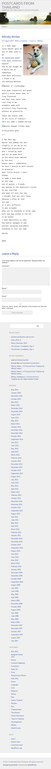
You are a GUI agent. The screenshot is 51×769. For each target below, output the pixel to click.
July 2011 (14, 517)
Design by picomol (10, 765)
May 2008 (14, 619)
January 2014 (16, 427)
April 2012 (14, 489)
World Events (16, 728)
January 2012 (16, 498)
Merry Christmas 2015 (19, 343)
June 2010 (15, 557)
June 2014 (15, 418)
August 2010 (15, 551)
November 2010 (16, 542)
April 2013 (14, 452)
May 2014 (14, 421)
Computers (15, 666)
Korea (13, 682)
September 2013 (17, 439)
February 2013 (16, 458)
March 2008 (15, 622)
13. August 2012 (7, 41)
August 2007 (15, 638)
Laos (13, 688)
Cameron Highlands (18, 663)
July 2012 (14, 480)
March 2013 (15, 455)
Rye (12, 706)
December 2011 (16, 501)
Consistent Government (30, 363)
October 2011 (16, 507)
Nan (12, 697)
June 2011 (14, 520)
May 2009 (14, 594)
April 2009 (14, 597)
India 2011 (14, 678)
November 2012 (16, 467)
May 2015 (14, 402)
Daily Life (14, 669)
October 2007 (16, 631)
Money (13, 694)
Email (4, 296)
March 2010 (15, 563)
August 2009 (15, 585)
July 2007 (14, 641)
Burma (13, 660)
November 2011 (16, 504)
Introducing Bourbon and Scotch (22, 337)
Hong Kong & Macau (18, 675)
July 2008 (14, 613)
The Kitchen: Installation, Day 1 (22, 349)
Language (14, 685)
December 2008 (16, 604)
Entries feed (15, 742)
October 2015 (16, 399)
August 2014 (15, 414)
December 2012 (16, 464)
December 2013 (16, 430)
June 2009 (15, 591)
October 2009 (16, 579)
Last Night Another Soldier (29, 379)
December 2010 (16, 538)
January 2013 (16, 461)
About (4, 27)
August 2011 (15, 514)
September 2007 (17, 635)
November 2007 (16, 628)
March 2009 (15, 600)
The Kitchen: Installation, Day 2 (22, 346)
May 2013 (14, 449)
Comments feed (17, 745)
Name (4, 288)
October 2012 (16, 470)
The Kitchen (15, 713)
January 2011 (16, 535)
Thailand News (16, 709)
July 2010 (14, 554)
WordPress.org (16, 748)
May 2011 (14, 523)
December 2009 (16, 573)
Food (13, 672)
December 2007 (16, 625)
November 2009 (16, 576)
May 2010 (14, 560)
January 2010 (16, 569)
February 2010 (16, 566)
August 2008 (15, 610)
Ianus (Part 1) (16, 340)
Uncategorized (16, 722)
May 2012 (14, 486)
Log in (13, 739)
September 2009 (17, 582)
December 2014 (16, 408)
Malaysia (14, 691)
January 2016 (16, 393)
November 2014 (16, 411)
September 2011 (17, 511)
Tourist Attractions (17, 716)
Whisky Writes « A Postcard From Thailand (26, 366)
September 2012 (17, 473)
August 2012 (15, 476)
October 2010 (16, 545)
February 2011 (16, 532)
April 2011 (14, 526)
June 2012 (15, 483)
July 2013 (14, 442)
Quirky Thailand (16, 700)
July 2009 (14, 588)
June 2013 (15, 445)
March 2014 (15, 424)
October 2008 (16, 607)
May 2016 (14, 390)
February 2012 (16, 495)
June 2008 (15, 616)
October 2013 (16, 436)
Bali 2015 (14, 651)
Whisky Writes (11, 36)
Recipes (14, 703)
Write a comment (21, 41)
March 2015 (15, 405)
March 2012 (15, 492)
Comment (6, 266)
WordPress (32, 765)
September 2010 (17, 548)
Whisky (40, 41)
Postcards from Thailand (18, 5)
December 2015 (16, 396)
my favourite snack (11, 58)
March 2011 (15, 529)
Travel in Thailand (17, 719)
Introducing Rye (22, 360)
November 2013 (16, 433)
